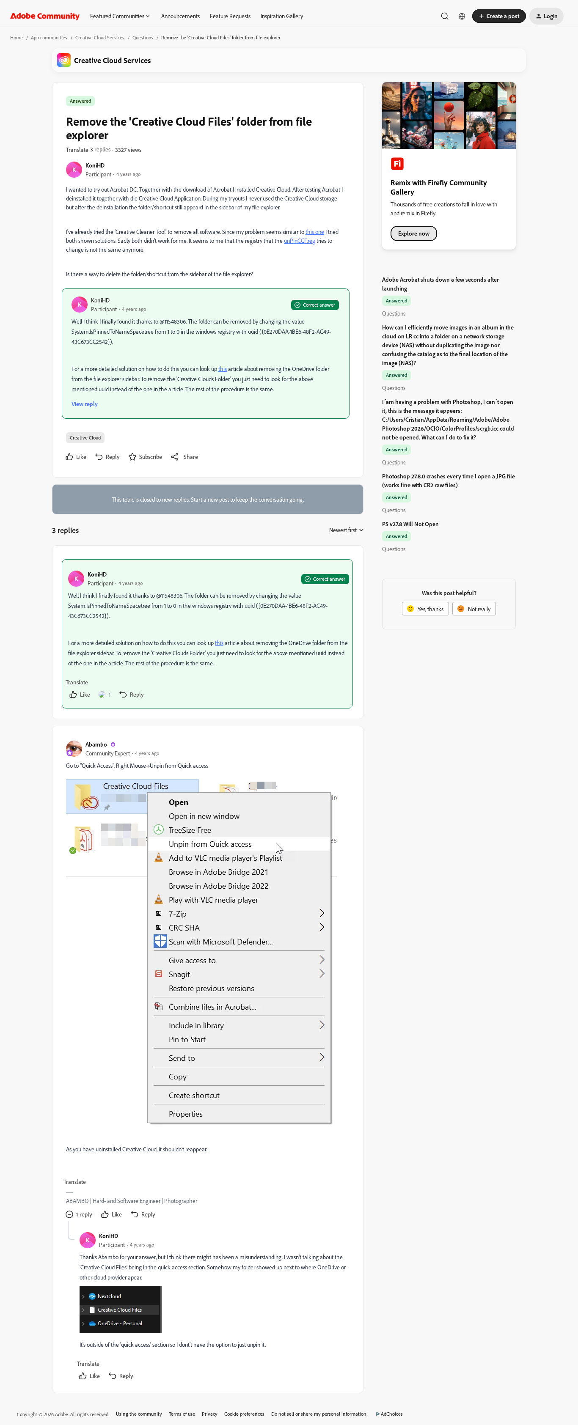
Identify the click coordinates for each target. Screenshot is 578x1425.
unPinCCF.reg (299, 240)
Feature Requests (230, 15)
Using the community (139, 1414)
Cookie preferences (244, 1414)
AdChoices (392, 1414)
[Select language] (462, 16)
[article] (207, 633)
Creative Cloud (85, 437)
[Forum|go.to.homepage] (45, 16)
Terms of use (182, 1414)
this (222, 368)
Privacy (209, 1414)
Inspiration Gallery (282, 15)
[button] (499, 16)
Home (16, 37)
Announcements (180, 15)
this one (315, 231)
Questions (142, 37)
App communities (49, 37)
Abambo (96, 744)
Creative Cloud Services (99, 37)
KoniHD (95, 165)
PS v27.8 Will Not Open (410, 523)
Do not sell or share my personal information (318, 1414)
